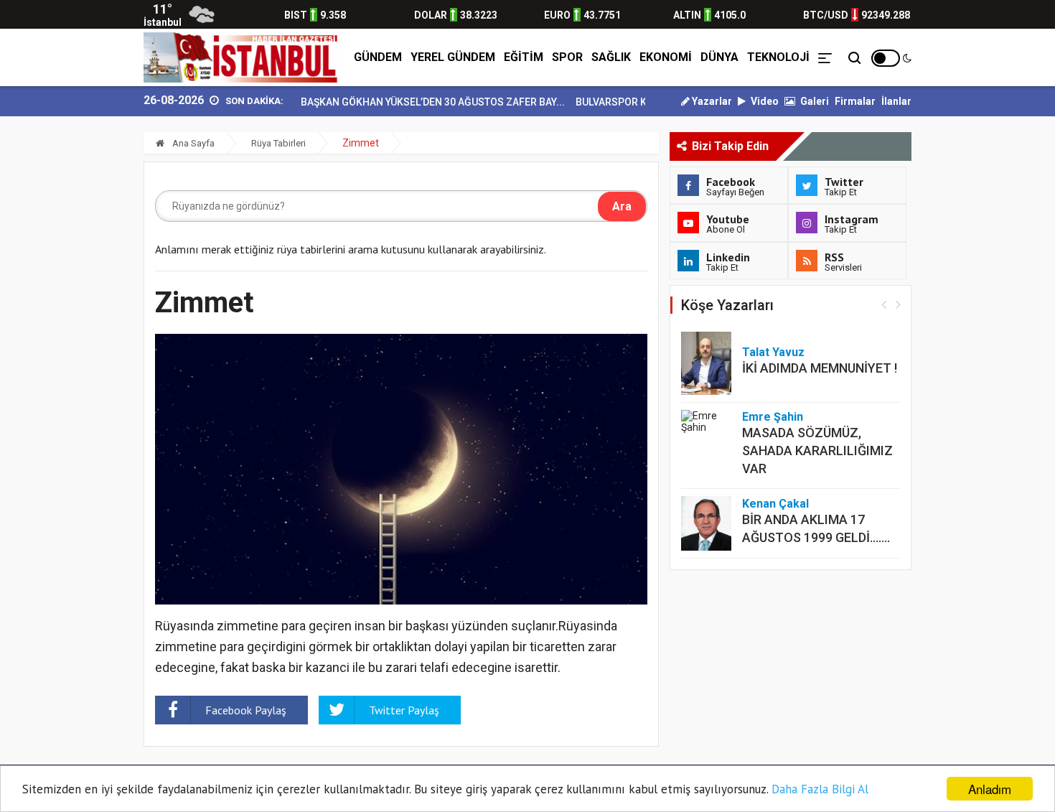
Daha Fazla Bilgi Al (820, 789)
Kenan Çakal (775, 503)
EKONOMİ (665, 57)
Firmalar (855, 101)
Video (764, 101)
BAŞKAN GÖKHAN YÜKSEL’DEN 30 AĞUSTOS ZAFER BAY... (417, 102)
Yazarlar (711, 101)
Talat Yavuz (773, 352)
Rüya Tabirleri (278, 143)
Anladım (989, 789)
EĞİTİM (523, 57)
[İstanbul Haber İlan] (243, 57)
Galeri (813, 101)
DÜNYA (719, 57)
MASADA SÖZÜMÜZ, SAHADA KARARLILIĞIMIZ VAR (817, 450)
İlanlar (896, 101)
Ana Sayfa (192, 143)
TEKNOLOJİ (778, 57)
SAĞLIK (611, 57)
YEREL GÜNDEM (453, 57)
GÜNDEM (378, 57)
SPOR (567, 57)
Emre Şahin (772, 417)
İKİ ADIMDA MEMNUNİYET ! (819, 367)
